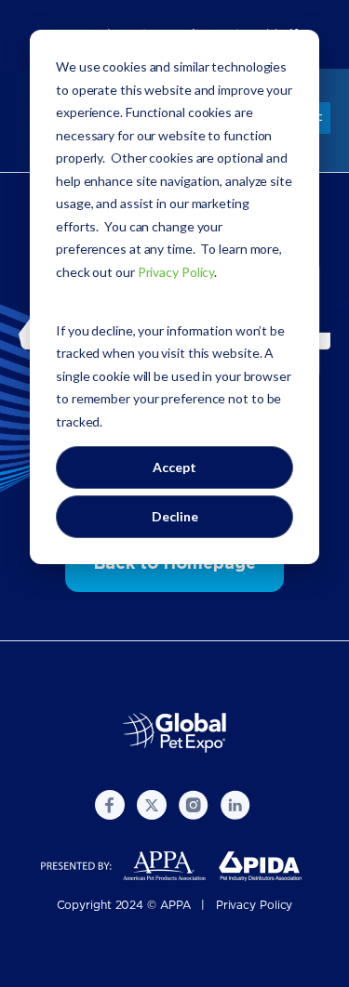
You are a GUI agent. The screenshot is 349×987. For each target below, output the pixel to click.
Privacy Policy (254, 905)
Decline (175, 516)
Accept (174, 467)
